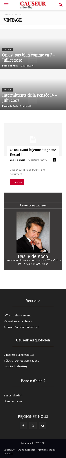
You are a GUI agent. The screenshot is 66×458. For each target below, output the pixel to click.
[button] (61, 5)
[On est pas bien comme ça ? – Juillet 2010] (33, 57)
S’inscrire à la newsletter (19, 354)
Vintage (7, 50)
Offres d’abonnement (17, 315)
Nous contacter (13, 401)
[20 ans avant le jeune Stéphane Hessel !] (33, 139)
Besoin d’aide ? (13, 395)
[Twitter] (32, 425)
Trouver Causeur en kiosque (21, 327)
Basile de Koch (10, 65)
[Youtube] (42, 425)
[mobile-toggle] (6, 5)
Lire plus (17, 182)
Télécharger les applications (21, 360)
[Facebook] (23, 425)
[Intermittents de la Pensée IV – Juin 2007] (33, 98)
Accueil (7, 14)
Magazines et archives (18, 321)
